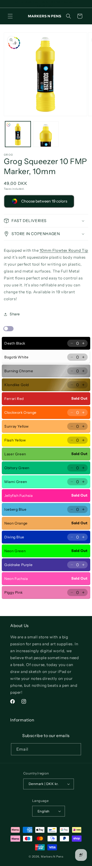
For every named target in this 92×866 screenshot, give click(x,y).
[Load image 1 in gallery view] (18, 134)
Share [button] (15, 314)
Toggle (8, 328)
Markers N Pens (52, 856)
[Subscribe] (75, 749)
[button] (10, 16)
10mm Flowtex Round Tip (64, 250)
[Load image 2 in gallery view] (46, 134)
